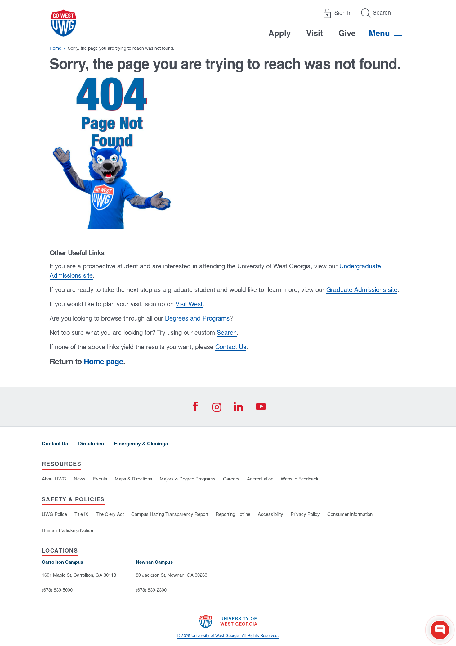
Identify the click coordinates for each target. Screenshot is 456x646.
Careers (231, 478)
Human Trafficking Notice (67, 530)
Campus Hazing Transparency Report (169, 514)
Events (100, 478)
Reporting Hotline (233, 514)
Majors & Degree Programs (188, 478)
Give (346, 33)
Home (55, 48)
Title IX (81, 514)
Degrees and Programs (197, 318)
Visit (314, 33)
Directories (91, 443)
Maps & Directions (133, 478)
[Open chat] (440, 630)
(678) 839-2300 (151, 589)
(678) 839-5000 (57, 589)
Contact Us (230, 346)
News (80, 478)
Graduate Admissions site (361, 289)
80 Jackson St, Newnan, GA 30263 (171, 574)
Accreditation (260, 478)
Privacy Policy (305, 514)
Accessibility (270, 514)
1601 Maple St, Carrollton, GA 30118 (79, 574)
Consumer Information (350, 514)
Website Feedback (300, 478)
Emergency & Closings (141, 443)
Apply (279, 33)
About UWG (54, 478)
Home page (103, 361)
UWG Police (54, 514)
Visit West (189, 303)
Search (227, 332)
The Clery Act (110, 514)
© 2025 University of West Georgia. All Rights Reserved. (228, 635)
